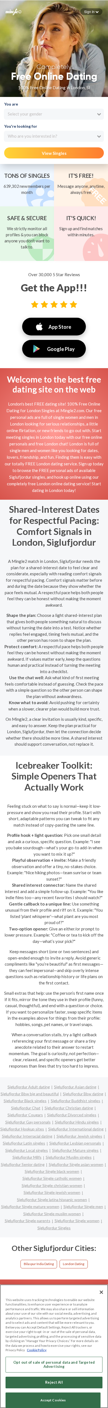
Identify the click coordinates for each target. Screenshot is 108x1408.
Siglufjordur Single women (77, 1220)
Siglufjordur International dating (76, 1129)
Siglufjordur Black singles (25, 1100)
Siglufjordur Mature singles (75, 1150)
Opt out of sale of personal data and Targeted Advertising (54, 1364)
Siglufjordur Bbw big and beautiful (30, 1093)
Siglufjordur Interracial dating (27, 1136)
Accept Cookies (53, 1400)
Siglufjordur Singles (54, 1227)
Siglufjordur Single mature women (30, 1206)
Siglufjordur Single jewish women (52, 1192)
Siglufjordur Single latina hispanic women (52, 1199)
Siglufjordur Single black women (52, 1171)
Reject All (54, 1382)
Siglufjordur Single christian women (52, 1185)
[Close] (101, 1292)
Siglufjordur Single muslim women (52, 1213)
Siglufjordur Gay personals (28, 1122)
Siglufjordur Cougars (25, 1114)
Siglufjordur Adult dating (28, 1086)
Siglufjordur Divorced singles (71, 1114)
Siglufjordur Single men (83, 1206)
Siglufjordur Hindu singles (77, 1122)
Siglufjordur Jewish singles (79, 1136)
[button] (91, 11)
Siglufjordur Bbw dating (83, 1093)
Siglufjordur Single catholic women (52, 1178)
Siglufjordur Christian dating (69, 1108)
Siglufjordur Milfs (27, 1157)
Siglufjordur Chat (25, 1108)
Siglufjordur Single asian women (76, 1164)
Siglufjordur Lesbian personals (75, 1143)
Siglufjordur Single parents (27, 1220)
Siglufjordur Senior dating (23, 1164)
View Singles (54, 153)
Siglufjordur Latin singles (24, 1143)
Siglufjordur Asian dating (75, 1086)
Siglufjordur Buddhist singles (75, 1100)
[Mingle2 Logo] (14, 11)
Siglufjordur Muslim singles (69, 1157)
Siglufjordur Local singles (26, 1150)
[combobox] (54, 114)
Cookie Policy (37, 1350)
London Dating (73, 1264)
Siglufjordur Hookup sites (22, 1129)
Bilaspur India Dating (39, 1264)
